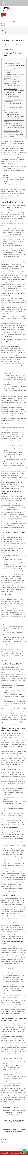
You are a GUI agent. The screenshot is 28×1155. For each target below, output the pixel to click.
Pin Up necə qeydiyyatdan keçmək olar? (13, 114)
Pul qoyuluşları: (7, 78)
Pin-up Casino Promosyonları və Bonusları (14, 74)
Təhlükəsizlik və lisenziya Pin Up (11, 131)
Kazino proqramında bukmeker (11, 112)
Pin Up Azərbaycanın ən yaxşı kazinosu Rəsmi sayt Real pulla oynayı (14, 1111)
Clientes (3, 23)
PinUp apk (20, 45)
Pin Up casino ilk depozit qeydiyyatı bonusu (14, 90)
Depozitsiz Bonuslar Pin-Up (10, 89)
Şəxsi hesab (7, 72)
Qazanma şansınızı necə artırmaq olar (13, 110)
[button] (24, 1151)
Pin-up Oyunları (8, 129)
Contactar (3, 25)
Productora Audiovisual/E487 (8, 21)
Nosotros (3, 18)
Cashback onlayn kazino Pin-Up (11, 63)
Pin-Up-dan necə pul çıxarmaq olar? (12, 118)
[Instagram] (23, 3)
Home (2, 16)
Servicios (3, 20)
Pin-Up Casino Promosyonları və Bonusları (14, 127)
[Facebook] (21, 3)
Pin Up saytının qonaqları (10, 98)
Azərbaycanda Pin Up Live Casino (12, 76)
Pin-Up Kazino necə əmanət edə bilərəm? (14, 116)
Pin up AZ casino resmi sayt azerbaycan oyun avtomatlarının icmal (14, 1121)
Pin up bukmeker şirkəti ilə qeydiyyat (13, 132)
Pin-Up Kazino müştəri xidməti (11, 96)
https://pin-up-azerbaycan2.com (12, 290)
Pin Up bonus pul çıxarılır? (10, 87)
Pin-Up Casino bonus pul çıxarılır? (12, 85)
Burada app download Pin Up (11, 79)
